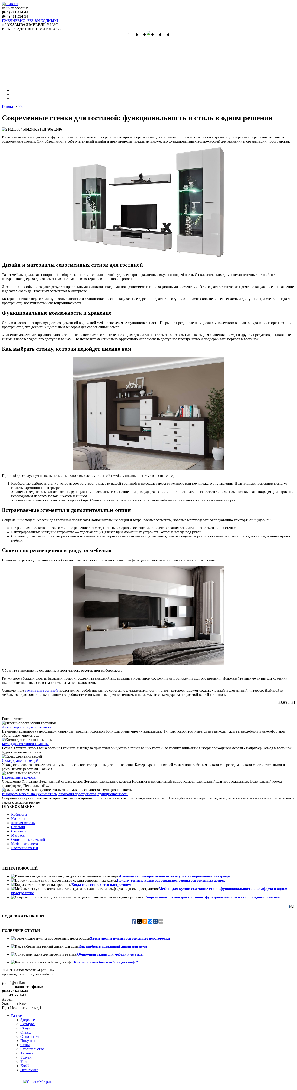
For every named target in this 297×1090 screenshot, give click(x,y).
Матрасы (18, 835)
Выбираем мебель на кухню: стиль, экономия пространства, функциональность (65, 794)
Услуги (26, 1057)
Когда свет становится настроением (101, 885)
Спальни (18, 827)
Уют (21, 106)
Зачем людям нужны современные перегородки (130, 938)
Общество (28, 1028)
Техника (27, 1053)
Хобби (25, 1066)
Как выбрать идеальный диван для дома (112, 946)
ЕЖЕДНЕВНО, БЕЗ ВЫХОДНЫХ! (30, 21)
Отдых (25, 1032)
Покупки (27, 1041)
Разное (16, 1016)
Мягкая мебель (23, 823)
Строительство (32, 1049)
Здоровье (27, 1020)
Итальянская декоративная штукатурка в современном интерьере (174, 876)
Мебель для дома (24, 844)
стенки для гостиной (41, 690)
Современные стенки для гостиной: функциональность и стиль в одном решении (212, 897)
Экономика (29, 1070)
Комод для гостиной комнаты (25, 744)
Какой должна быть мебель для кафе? (106, 962)
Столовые (19, 831)
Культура (27, 1024)
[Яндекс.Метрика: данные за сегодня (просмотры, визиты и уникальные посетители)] (38, 1082)
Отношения (29, 1036)
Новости (18, 819)
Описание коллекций (28, 839)
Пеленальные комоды (19, 777)
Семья (25, 1045)
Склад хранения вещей (20, 761)
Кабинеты (19, 814)
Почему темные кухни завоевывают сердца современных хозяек (171, 880)
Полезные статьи (24, 848)
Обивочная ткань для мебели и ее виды (110, 954)
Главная (8, 106)
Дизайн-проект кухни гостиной (27, 727)
